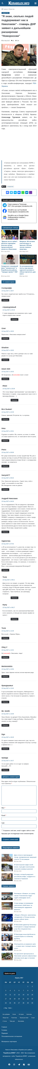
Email (4, 815)
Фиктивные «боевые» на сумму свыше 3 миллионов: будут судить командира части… (24, 896)
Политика (14, 1017)
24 (5, 1003)
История (21, 1014)
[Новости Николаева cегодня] (19, 3)
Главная (5, 9)
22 (28, 999)
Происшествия (24, 1017)
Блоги (14, 1014)
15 (28, 994)
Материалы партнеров (9, 1041)
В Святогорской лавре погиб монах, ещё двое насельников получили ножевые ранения (24, 867)
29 (28, 1003)
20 (19, 999)
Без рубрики (6, 1014)
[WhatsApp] (22, 192)
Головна (4, 1030)
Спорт (33, 1017)
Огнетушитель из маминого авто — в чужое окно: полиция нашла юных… (25, 946)
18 (10, 999)
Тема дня (12, 1021)
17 (5, 999)
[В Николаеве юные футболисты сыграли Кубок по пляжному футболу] (7, 937)
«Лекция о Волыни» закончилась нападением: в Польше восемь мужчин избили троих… (25, 917)
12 (14, 994)
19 (14, 999)
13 (19, 994)
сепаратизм (10, 186)
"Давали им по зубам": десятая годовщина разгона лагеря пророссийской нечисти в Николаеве (9, 245)
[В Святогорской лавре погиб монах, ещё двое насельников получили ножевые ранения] (7, 867)
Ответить (5, 300)
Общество (11, 9)
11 (10, 994)
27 (19, 1003)
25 (10, 1003)
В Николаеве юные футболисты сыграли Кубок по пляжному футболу (24, 936)
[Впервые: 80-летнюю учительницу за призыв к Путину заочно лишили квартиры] (28, 235)
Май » (10, 1008)
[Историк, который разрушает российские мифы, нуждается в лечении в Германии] (7, 877)
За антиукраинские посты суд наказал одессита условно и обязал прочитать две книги (28, 270)
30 (32, 1003)
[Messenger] (19, 192)
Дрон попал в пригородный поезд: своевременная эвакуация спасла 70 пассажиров (25, 857)
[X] (11, 192)
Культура (29, 1014)
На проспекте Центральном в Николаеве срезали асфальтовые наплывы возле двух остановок (25, 956)
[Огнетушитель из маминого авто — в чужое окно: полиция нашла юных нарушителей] (7, 947)
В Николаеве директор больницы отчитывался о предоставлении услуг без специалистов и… (25, 927)
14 (23, 994)
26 (14, 1003)
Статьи (5, 1021)
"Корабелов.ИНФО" (9, 1053)
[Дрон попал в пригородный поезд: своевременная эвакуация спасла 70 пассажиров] (7, 858)
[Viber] (30, 192)
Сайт (3, 823)
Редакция (5, 1033)
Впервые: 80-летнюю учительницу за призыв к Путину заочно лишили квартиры (27, 245)
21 (23, 999)
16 (32, 994)
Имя (3, 808)
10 (5, 994)
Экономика (21, 1021)
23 (32, 999)
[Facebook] (7, 192)
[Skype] (15, 192)
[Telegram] (26, 192)
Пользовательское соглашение (12, 1036)
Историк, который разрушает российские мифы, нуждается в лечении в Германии (24, 876)
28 (23, 1003)
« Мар (5, 1008)
